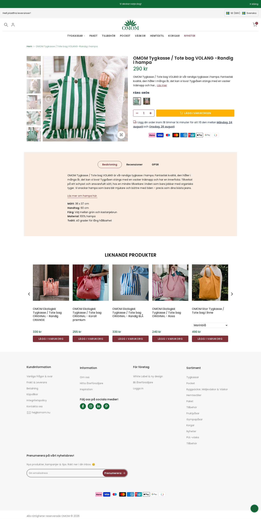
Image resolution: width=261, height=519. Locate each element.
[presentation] (29, 294)
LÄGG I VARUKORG (51, 339)
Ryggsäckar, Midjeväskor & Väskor (207, 389)
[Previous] (48, 98)
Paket (189, 401)
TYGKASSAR (75, 36)
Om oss (84, 377)
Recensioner (134, 164)
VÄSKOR (140, 36)
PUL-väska (192, 437)
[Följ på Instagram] (91, 406)
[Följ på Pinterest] (106, 406)
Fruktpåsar (192, 413)
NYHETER (189, 36)
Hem (29, 46)
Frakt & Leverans (37, 382)
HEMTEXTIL (157, 36)
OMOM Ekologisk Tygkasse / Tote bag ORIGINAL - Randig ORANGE (47, 314)
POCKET (125, 36)
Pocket (190, 383)
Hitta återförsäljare (91, 383)
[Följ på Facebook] (83, 406)
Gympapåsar (194, 419)
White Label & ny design (148, 376)
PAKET (93, 36)
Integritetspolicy (37, 400)
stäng (7, 4)
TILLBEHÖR (109, 36)
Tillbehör (191, 407)
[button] (241, 13)
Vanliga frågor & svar (40, 376)
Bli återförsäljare (143, 382)
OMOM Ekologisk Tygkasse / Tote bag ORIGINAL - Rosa (166, 312)
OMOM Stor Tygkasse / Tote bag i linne (208, 311)
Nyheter (191, 431)
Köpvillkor (32, 394)
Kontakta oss (35, 406)
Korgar (190, 425)
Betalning (32, 388)
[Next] (121, 98)
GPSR (155, 164)
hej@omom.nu (41, 412)
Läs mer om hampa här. (82, 196)
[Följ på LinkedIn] (99, 406)
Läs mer (162, 85)
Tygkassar (192, 377)
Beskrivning (109, 164)
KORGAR (174, 36)
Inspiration (86, 389)
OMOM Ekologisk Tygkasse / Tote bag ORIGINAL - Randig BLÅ (127, 312)
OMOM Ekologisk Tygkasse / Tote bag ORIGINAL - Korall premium (87, 314)
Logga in (138, 388)
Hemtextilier (193, 395)
